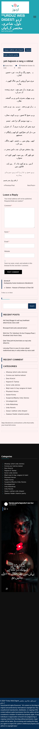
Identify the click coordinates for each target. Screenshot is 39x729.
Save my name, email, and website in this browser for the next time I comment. (18, 264)
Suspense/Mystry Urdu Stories (17, 398)
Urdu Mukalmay (12, 404)
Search (32, 306)
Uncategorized (11, 401)
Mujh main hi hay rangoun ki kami (19, 388)
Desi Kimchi (10, 378)
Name (6, 232)
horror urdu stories (13, 385)
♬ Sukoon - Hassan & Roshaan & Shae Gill (18, 287)
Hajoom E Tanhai (12, 382)
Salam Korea (11, 394)
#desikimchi (29, 283)
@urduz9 (7, 281)
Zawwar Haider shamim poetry (17, 414)
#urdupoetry (8, 283)
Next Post (30, 185)
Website (7, 251)
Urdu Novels (11, 407)
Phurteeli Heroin (12, 391)
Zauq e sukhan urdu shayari (13, 50)
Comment (8, 205)
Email (6, 241)
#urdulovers (21, 283)
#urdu (14, 283)
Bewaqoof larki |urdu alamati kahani (15, 328)
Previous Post (9, 185)
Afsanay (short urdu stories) (16, 372)
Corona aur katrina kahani (16, 375)
